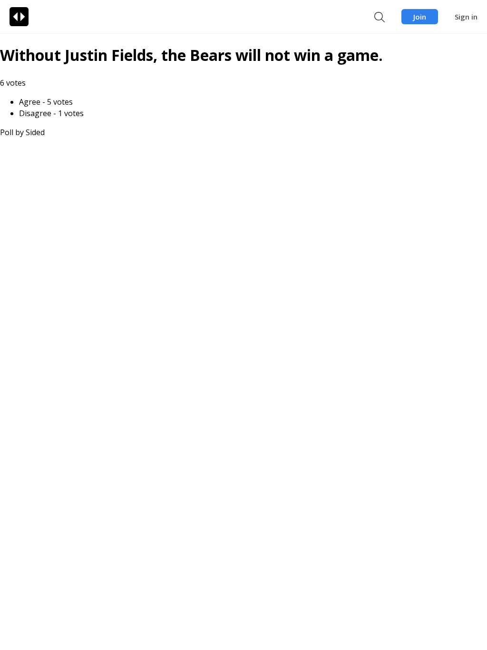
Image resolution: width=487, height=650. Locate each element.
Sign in (466, 16)
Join (419, 16)
